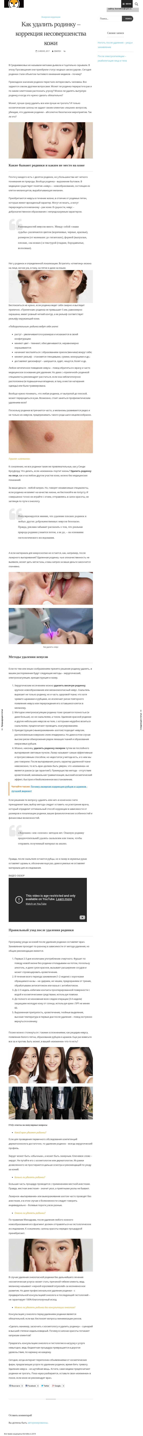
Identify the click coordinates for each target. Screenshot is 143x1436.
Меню (128, 4)
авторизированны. (38, 1422)
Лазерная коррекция (50, 17)
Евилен (57, 51)
